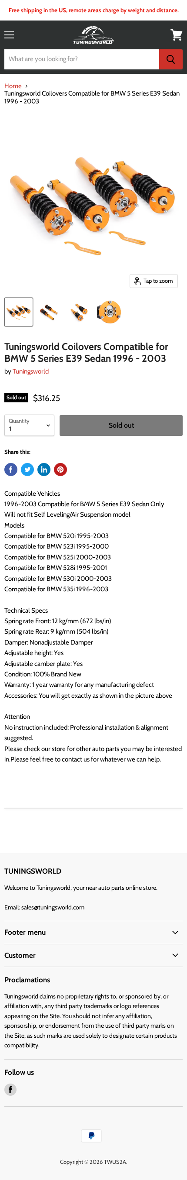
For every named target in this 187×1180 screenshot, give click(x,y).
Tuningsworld (31, 371)
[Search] (171, 59)
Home (13, 86)
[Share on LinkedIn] (43, 469)
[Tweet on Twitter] (27, 469)
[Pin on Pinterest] (60, 469)
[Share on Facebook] (10, 469)
